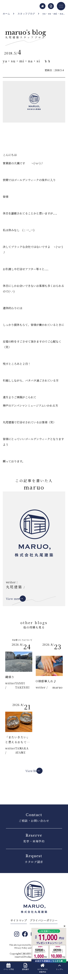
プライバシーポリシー (44, 920)
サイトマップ (18, 920)
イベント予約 (8, 969)
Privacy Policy (20, 947)
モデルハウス (42, 970)
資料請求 (25, 969)
